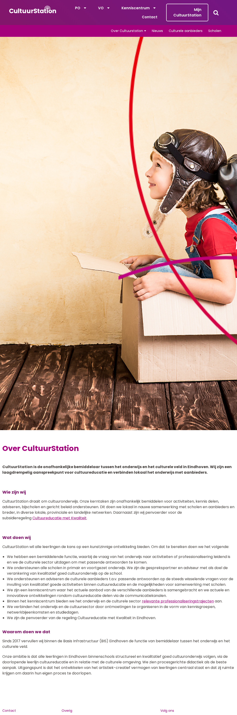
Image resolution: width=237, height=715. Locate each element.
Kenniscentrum (136, 8)
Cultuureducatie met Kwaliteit (59, 518)
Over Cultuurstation (127, 30)
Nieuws (157, 30)
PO (77, 8)
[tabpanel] (118, 233)
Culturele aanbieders (186, 30)
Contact (149, 17)
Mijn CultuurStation (187, 12)
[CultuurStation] (32, 9)
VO (101, 8)
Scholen (214, 30)
